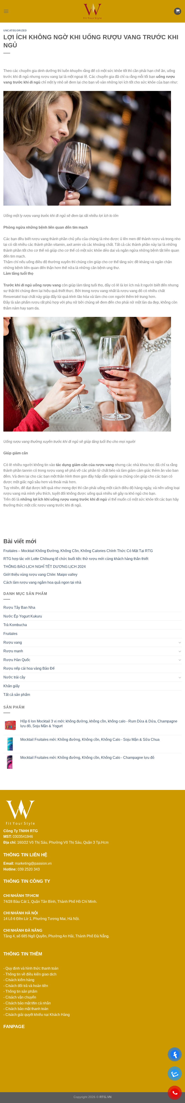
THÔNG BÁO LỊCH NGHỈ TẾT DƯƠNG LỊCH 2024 (44, 567)
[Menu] (6, 11)
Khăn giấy (11, 686)
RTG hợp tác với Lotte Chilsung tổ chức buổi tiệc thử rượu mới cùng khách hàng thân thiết (75, 559)
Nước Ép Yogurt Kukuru (22, 616)
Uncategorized (15, 30)
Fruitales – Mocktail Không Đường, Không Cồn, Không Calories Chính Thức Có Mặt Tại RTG (78, 551)
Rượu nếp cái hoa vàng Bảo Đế (29, 668)
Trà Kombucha (15, 625)
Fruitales (10, 634)
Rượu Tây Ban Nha (19, 607)
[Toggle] (180, 642)
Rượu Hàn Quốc (16, 660)
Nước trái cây (14, 677)
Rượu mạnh (13, 651)
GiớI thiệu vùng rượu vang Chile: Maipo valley (40, 574)
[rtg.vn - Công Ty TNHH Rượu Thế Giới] (92, 11)
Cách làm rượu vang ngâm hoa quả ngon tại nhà (42, 582)
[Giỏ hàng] (177, 11)
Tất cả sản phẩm (16, 695)
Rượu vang (12, 642)
